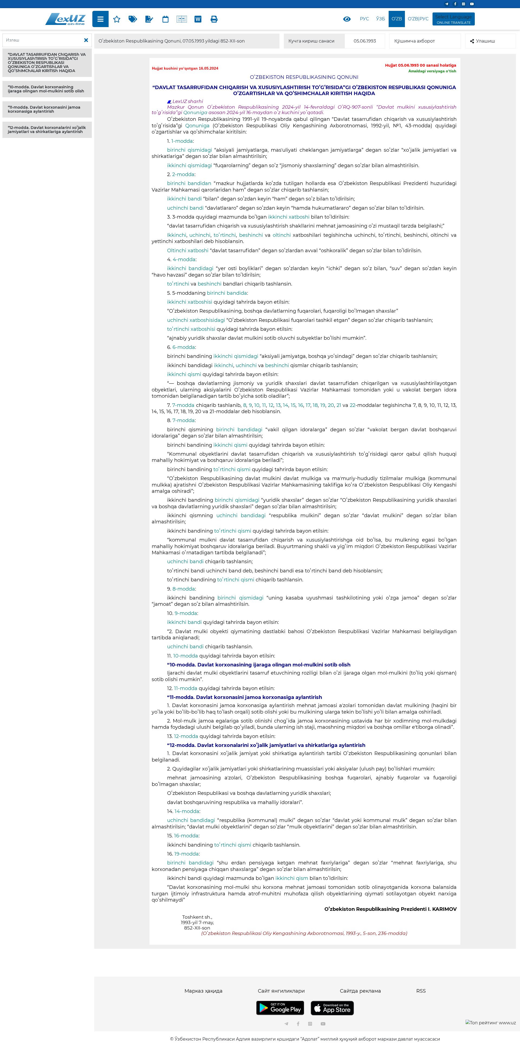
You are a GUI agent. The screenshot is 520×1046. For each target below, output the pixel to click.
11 (264, 405)
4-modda (184, 260)
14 (285, 405)
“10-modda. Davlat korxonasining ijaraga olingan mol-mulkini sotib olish (46, 89)
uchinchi (199, 235)
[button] (47, 62)
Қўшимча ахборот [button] (414, 41)
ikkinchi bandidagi (191, 268)
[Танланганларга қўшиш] (117, 19)
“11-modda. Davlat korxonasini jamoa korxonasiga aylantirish (44, 109)
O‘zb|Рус (418, 18)
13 (278, 405)
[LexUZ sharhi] (149, 19)
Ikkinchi (176, 235)
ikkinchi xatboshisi (190, 302)
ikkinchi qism (292, 878)
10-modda (186, 656)
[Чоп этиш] (214, 19)
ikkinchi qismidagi (190, 166)
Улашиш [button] (485, 41)
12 (271, 405)
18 (315, 405)
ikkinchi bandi (185, 199)
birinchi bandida (227, 293)
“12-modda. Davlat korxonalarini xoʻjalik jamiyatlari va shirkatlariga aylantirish (47, 129)
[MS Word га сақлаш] (198, 19)
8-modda (184, 589)
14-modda (187, 811)
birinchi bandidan (190, 183)
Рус (364, 18)
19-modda (186, 854)
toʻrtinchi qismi (232, 469)
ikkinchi (223, 365)
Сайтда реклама (360, 991)
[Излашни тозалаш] (86, 40)
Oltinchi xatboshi (188, 251)
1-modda (182, 141)
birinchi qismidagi (190, 150)
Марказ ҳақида (203, 991)
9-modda (186, 613)
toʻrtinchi (225, 235)
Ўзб (380, 18)
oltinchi (283, 235)
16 (300, 405)
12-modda (186, 736)
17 (308, 405)
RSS (421, 991)
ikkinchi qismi (185, 374)
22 (352, 405)
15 (293, 405)
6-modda (184, 347)
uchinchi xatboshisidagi (196, 320)
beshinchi (251, 235)
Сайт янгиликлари (281, 991)
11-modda (186, 688)
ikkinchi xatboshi (289, 217)
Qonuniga (196, 112)
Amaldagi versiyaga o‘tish (432, 71)
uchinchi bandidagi (242, 516)
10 (256, 405)
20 (331, 405)
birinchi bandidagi (240, 430)
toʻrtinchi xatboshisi (192, 329)
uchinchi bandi (186, 208)
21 (339, 405)
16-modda (186, 836)
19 (322, 405)
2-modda (183, 174)
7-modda (184, 405)
